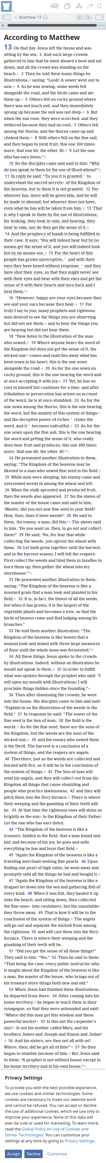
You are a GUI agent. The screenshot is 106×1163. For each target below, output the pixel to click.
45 (11, 855)
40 (7, 759)
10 (11, 163)
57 (77, 1047)
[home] (7, 6)
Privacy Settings (79, 1141)
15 (51, 253)
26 (7, 490)
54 (54, 995)
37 (20, 714)
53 (11, 989)
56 (11, 1040)
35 (59, 669)
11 (7, 176)
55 (43, 1021)
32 (20, 598)
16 (11, 297)
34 (11, 656)
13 (89, 208)
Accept (13, 1154)
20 (48, 368)
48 (30, 893)
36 (11, 695)
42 (72, 791)
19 (33, 342)
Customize (57, 1154)
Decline (33, 1154)
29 (21, 534)
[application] (53, 25)
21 (65, 381)
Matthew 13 (30, 17)
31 (11, 579)
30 (19, 547)
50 (34, 931)
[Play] (3, 25)
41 (50, 771)
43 (14, 810)
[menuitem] (7, 6)
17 (82, 304)
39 (34, 739)
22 (77, 400)
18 (11, 336)
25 (7, 477)
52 (54, 957)
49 (40, 912)
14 (7, 233)
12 (88, 189)
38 (61, 720)
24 (11, 458)
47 (11, 880)
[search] (100, 6)
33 (11, 630)
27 (66, 496)
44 (11, 829)
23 (77, 426)
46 (84, 861)
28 (69, 515)
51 (11, 951)
